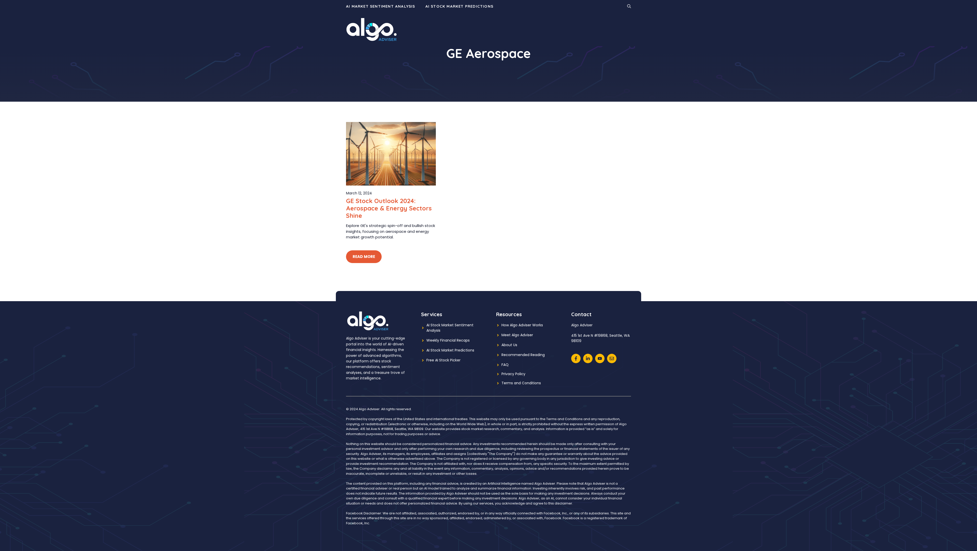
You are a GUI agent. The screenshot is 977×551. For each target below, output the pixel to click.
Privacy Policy (513, 373)
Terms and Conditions (521, 383)
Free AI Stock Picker (443, 360)
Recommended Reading (523, 354)
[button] (629, 6)
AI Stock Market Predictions (459, 6)
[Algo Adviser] (371, 29)
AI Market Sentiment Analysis (380, 6)
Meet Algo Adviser (517, 335)
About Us (509, 344)
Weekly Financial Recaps (448, 340)
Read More (364, 256)
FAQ (505, 364)
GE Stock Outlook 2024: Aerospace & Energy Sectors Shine (389, 208)
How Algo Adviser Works (522, 325)
